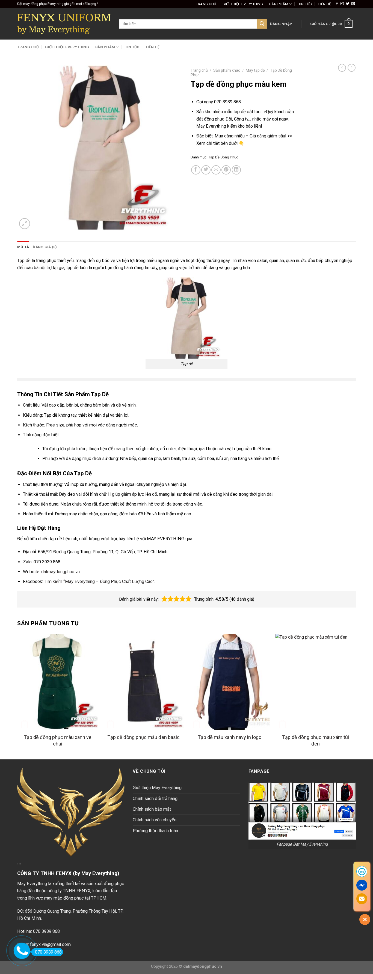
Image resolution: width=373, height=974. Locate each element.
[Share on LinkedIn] (236, 170)
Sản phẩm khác (226, 70)
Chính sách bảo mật (152, 809)
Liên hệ (324, 4)
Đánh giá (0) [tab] (45, 247)
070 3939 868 (48, 952)
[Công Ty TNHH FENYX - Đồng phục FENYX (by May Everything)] (64, 24)
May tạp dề (255, 70)
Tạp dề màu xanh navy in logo (229, 737)
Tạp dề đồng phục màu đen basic (143, 737)
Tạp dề (24, 260)
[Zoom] (24, 223)
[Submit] (262, 24)
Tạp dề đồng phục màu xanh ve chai (57, 740)
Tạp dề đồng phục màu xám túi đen (315, 740)
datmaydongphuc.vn (60, 571)
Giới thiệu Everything (243, 4)
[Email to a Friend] (216, 170)
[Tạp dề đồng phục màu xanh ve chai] (57, 682)
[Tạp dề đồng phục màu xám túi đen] (315, 682)
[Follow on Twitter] (347, 4)
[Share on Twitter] (206, 170)
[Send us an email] (353, 4)
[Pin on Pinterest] (226, 170)
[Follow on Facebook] (337, 4)
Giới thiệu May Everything (157, 787)
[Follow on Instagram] (342, 4)
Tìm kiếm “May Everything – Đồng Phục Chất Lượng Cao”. (99, 581)
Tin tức (305, 4)
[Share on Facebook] (195, 170)
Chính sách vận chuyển (154, 819)
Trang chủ (206, 4)
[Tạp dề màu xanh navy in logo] (229, 682)
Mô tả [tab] (23, 247)
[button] (164, 599)
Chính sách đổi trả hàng (155, 798)
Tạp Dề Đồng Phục (223, 157)
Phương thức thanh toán (155, 830)
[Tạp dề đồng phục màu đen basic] (143, 682)
